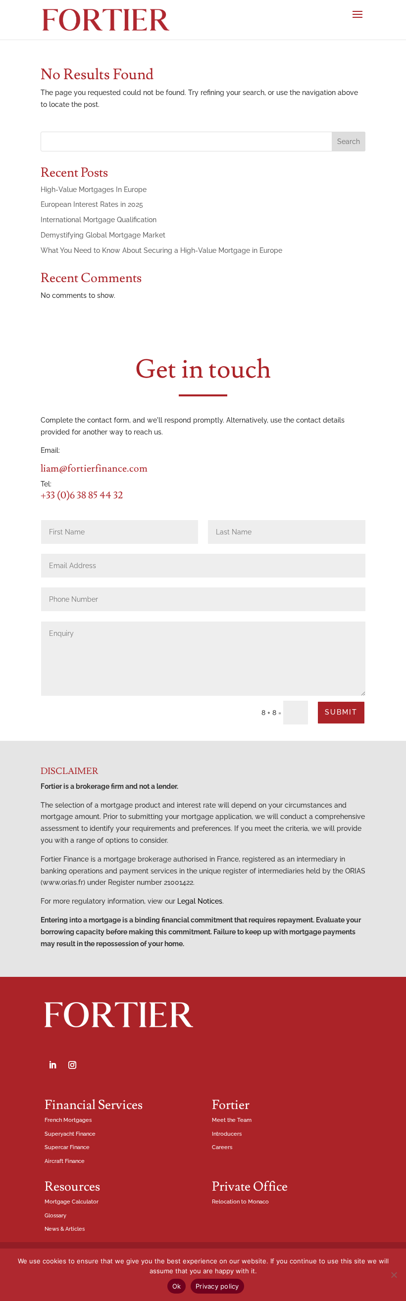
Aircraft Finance (65, 1161)
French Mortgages (68, 1120)
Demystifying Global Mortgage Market (103, 235)
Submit (341, 712)
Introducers (227, 1134)
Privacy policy (217, 1286)
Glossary (55, 1215)
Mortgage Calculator (72, 1202)
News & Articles (65, 1229)
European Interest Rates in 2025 (92, 204)
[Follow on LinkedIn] (52, 1065)
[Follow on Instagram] (72, 1065)
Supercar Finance (67, 1147)
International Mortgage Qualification (98, 220)
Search (348, 141)
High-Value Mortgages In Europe (94, 189)
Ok (176, 1286)
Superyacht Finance (70, 1134)
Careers (222, 1147)
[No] (394, 1275)
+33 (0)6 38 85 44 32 (82, 495)
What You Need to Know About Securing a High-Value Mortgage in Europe (161, 250)
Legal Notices (199, 901)
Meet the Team (232, 1120)
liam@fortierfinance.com (94, 468)
